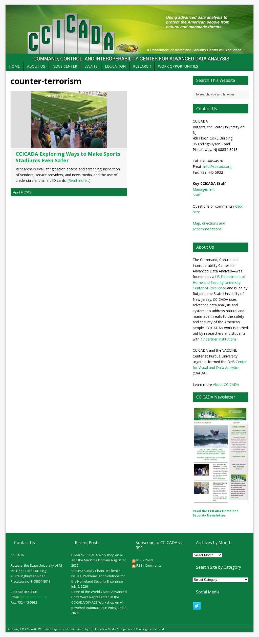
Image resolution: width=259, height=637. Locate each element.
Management (204, 189)
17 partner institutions (218, 339)
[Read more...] (79, 180)
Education (115, 66)
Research (142, 66)
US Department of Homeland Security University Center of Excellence (219, 282)
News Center (64, 66)
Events (91, 66)
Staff (196, 194)
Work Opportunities (178, 66)
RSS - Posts (145, 560)
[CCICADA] (129, 33)
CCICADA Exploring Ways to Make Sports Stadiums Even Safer (68, 157)
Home (14, 66)
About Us (36, 66)
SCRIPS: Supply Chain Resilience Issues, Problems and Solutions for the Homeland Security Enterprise (98, 576)
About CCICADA (226, 384)
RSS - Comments (148, 565)
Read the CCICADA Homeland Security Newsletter (216, 513)
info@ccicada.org (217, 166)
